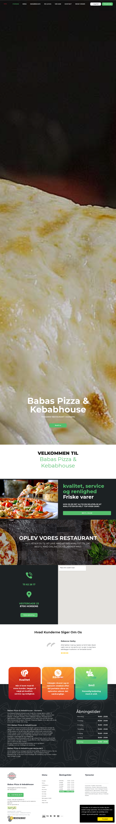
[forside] (11, 778)
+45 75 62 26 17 (16, 795)
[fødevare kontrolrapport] (11, 808)
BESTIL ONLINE (87, 513)
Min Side (58, 4)
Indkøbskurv (35, 4)
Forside (16, 4)
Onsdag (66, 784)
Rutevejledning (29, 615)
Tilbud (43, 787)
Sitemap (44, 800)
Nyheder (44, 791)
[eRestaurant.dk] (16, 818)
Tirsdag (66, 782)
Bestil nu (58, 425)
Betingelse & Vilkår (46, 798)
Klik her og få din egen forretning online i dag (18, 814)
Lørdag (66, 789)
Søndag (66, 791)
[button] (89, 819)
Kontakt (68, 4)
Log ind (95, 4)
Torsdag (66, 786)
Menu (24, 4)
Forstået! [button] (105, 819)
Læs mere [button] (102, 814)
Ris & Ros (47, 4)
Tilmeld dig (107, 4)
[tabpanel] (58, 412)
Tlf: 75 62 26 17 (11, 789)
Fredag (66, 787)
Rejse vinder (80, 4)
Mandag (66, 780)
